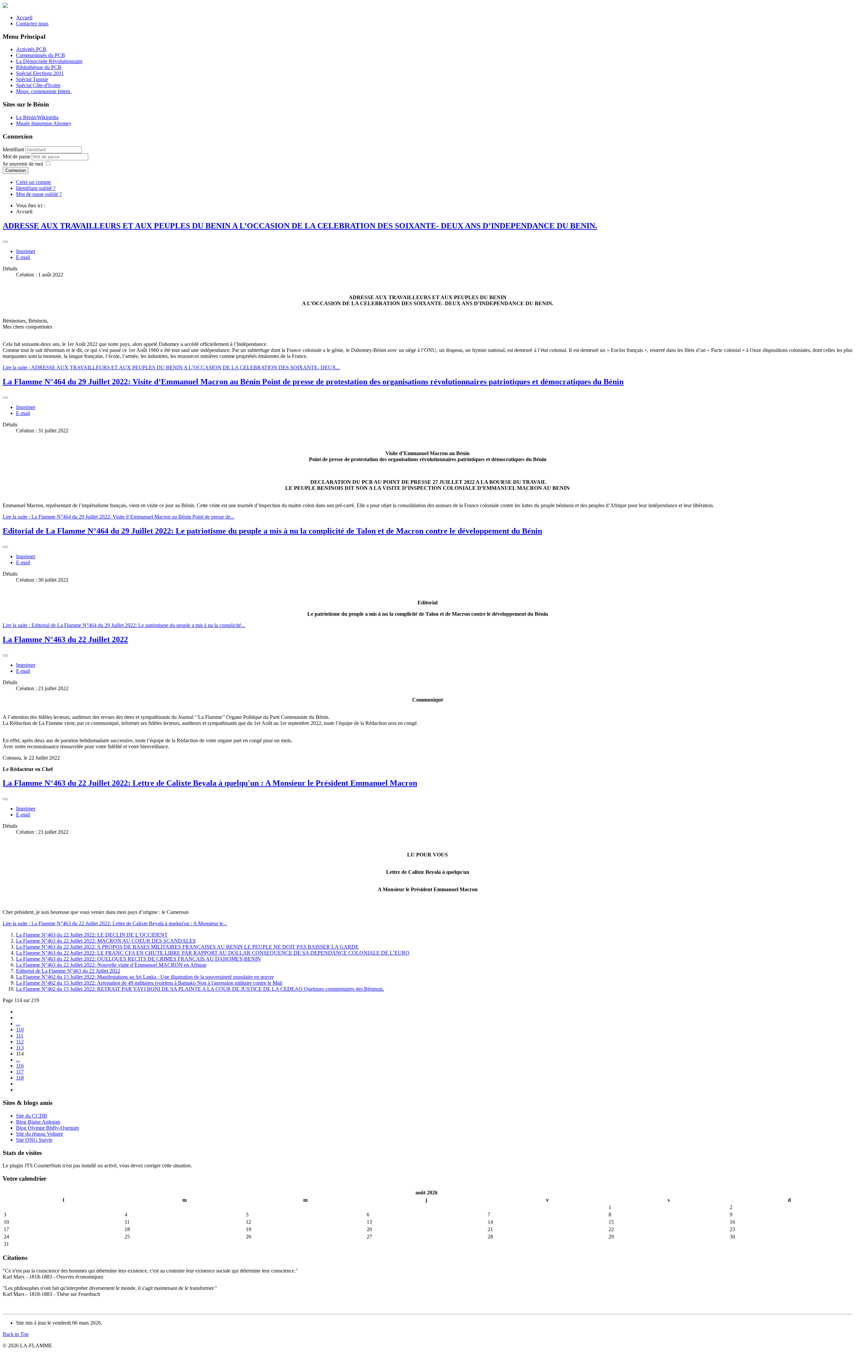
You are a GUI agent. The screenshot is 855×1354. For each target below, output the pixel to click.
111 (19, 1035)
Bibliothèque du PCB (38, 67)
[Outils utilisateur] (5, 242)
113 (20, 1047)
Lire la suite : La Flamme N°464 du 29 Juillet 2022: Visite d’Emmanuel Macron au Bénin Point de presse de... (118, 517)
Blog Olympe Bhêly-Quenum (47, 1128)
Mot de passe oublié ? (39, 194)
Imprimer (25, 251)
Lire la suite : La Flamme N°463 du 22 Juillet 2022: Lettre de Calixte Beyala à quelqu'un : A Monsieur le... (115, 923)
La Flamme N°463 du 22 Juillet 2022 (65, 639)
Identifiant (13, 149)
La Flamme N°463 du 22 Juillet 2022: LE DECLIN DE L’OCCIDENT (92, 935)
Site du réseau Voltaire (39, 1134)
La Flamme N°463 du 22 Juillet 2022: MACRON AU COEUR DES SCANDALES (106, 941)
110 (20, 1029)
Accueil (24, 17)
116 (20, 1066)
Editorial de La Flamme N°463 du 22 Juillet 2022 (68, 971)
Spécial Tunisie (32, 79)
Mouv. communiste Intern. (43, 91)
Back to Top (16, 1334)
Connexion (15, 170)
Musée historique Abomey (43, 123)
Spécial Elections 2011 (40, 73)
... (18, 1023)
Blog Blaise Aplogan (38, 1122)
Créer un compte (33, 182)
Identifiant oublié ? (35, 188)
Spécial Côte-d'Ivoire (38, 85)
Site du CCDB (31, 1116)
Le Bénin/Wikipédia (37, 117)
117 (20, 1072)
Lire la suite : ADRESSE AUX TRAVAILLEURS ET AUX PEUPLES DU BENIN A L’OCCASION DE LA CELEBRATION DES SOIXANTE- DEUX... (171, 367)
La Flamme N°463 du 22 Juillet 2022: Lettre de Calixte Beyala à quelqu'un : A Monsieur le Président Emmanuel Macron (210, 783)
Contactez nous (32, 23)
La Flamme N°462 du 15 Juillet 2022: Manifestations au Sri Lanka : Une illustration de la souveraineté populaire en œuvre (145, 977)
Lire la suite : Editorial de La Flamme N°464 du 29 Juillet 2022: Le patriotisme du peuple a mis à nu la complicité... (124, 625)
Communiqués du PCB (40, 55)
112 (20, 1041)
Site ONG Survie (34, 1140)
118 (20, 1078)
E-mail (23, 257)
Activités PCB (31, 49)
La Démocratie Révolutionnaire (49, 61)
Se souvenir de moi (23, 164)
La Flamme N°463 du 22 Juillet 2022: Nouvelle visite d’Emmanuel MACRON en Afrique (111, 965)
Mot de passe (17, 156)
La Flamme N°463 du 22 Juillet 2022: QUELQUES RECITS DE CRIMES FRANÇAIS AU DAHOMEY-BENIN (138, 959)
